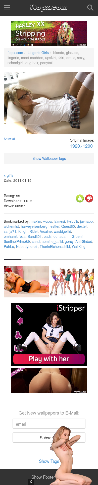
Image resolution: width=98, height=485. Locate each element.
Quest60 (68, 226)
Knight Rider (28, 231)
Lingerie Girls (38, 52)
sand (36, 241)
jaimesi (59, 221)
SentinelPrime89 (17, 241)
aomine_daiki (52, 241)
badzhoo (51, 236)
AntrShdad (83, 241)
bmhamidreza (15, 236)
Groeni (77, 236)
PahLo (9, 246)
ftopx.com (15, 52)
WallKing (78, 246)
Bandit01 (35, 236)
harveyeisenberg (34, 226)
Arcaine (46, 231)
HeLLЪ (72, 221)
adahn (65, 236)
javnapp (86, 221)
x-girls (8, 175)
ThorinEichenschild (55, 246)
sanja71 (10, 231)
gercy (69, 241)
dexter (82, 226)
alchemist (11, 226)
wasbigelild (62, 231)
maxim (36, 221)
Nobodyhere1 (27, 246)
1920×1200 (81, 146)
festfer (54, 226)
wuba (47, 221)
